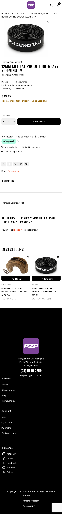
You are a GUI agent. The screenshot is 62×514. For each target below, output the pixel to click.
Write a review (18, 75)
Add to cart (40, 121)
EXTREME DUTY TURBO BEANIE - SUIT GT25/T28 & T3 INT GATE (14, 291)
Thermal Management (39, 13)
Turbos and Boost (18, 13)
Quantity (5, 116)
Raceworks (21, 82)
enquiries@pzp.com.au (31, 375)
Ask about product (13, 151)
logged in (17, 229)
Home (4, 13)
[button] (48, 22)
